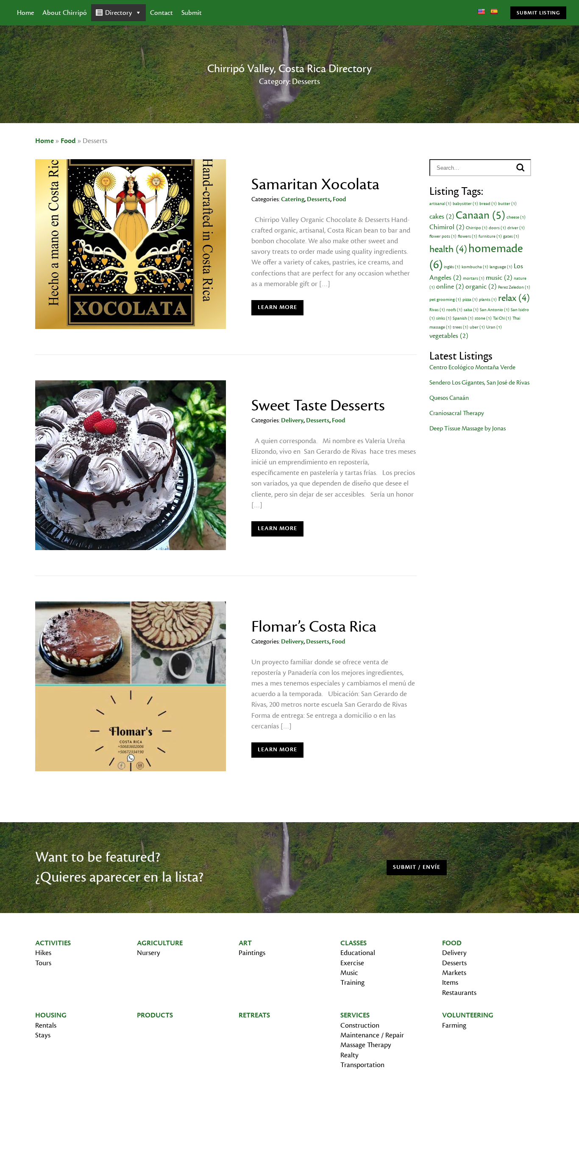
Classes (353, 943)
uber (477, 327)
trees (460, 327)
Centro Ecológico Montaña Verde (472, 367)
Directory (118, 12)
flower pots (443, 236)
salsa (471, 309)
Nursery (148, 953)
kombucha (475, 267)
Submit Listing (538, 12)
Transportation (362, 1065)
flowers (467, 236)
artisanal (440, 203)
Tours (43, 963)
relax (514, 298)
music (499, 277)
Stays (42, 1035)
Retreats (254, 1015)
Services (355, 1015)
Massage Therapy (365, 1045)
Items (450, 982)
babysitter (465, 203)
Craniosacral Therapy (456, 413)
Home (25, 12)
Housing (51, 1015)
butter (507, 203)
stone (483, 318)
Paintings (252, 953)
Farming (454, 1025)
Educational (357, 953)
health (448, 249)
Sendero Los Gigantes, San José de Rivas (479, 383)
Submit (191, 12)
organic (481, 286)
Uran (494, 327)
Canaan (480, 215)
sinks (443, 318)
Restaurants (459, 992)
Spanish (463, 318)
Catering (292, 199)
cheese (516, 217)
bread (488, 203)
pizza (470, 299)
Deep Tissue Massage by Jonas (467, 428)
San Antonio (494, 309)
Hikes (43, 953)
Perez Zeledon (514, 287)
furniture (490, 236)
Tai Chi (502, 318)
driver (516, 227)
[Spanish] (494, 11)
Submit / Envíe (416, 867)
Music (349, 973)
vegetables (448, 336)
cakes (441, 216)
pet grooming (445, 299)
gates (511, 236)
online (450, 286)
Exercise (352, 963)
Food (68, 141)
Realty (349, 1055)
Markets (454, 973)
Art (245, 943)
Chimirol (447, 227)
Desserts (318, 199)
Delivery (292, 420)
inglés (452, 267)
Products (155, 1015)
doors (497, 227)
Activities (53, 943)
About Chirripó (64, 12)
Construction (359, 1025)
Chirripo (476, 227)
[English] (481, 11)
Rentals (45, 1025)
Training (352, 982)
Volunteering (467, 1015)
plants (488, 299)
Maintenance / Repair (372, 1035)
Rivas (437, 309)
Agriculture (160, 943)
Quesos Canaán (449, 398)
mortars (473, 278)
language (501, 267)
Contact (161, 12)
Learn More (277, 307)
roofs (454, 309)
